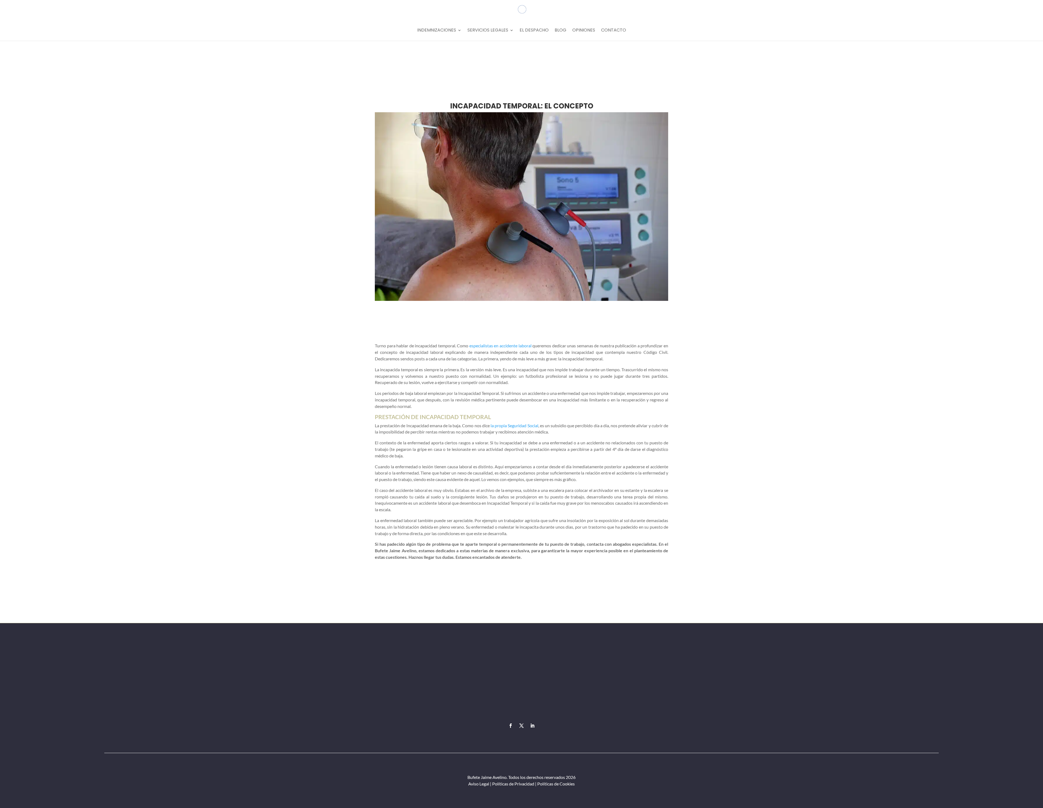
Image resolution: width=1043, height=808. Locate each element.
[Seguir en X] (521, 725)
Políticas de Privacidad (513, 783)
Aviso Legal (478, 783)
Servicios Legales (487, 30)
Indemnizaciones (436, 30)
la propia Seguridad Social (514, 425)
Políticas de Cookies (555, 783)
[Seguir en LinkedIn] (532, 725)
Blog (560, 30)
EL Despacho (534, 30)
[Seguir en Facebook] (510, 725)
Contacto (613, 30)
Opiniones (583, 30)
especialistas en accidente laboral (500, 345)
